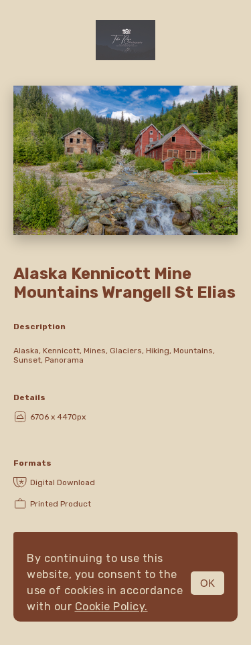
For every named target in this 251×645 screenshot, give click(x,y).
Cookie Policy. (111, 606)
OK (207, 583)
